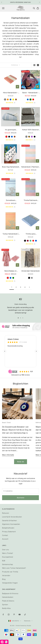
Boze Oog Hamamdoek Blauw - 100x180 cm (10, 167)
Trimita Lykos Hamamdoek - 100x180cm (30, 234)
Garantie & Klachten (9, 521)
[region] (20, 306)
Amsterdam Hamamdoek (30, 271)
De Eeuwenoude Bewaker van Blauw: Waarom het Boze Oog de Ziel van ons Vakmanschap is (16, 430)
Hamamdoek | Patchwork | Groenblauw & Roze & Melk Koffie (30, 167)
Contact (5, 535)
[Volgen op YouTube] (20, 614)
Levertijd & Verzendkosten (12, 517)
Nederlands (27, 621)
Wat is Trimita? (7, 553)
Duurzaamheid (7, 557)
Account (5, 539)
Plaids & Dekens (8, 601)
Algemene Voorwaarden (11, 524)
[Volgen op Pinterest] (14, 614)
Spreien (5, 605)
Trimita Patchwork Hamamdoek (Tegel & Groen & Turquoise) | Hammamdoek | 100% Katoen (30, 200)
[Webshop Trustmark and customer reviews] (20, 327)
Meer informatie (8, 455)
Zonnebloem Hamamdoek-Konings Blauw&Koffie (11, 200)
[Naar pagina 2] (29, 287)
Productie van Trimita (10, 572)
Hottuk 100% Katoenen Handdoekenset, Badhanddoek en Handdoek (30, 130)
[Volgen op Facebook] (3, 614)
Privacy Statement (9, 532)
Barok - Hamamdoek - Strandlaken (30, 93)
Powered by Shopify (25, 625)
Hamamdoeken (7, 597)
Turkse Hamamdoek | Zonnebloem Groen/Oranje (10, 234)
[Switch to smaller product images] (38, 65)
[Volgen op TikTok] (25, 614)
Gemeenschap (7, 564)
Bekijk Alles (6, 608)
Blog (3, 579)
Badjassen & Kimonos (10, 593)
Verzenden (6, 575)
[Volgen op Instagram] (9, 614)
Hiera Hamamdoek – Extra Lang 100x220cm (10, 93)
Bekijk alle (20, 462)
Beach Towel (6, 422)
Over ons (5, 550)
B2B (3, 561)
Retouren (5, 513)
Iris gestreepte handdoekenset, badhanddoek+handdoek (10, 130)
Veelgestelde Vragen (10, 583)
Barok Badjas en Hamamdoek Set (10, 271)
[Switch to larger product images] (34, 65)
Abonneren (20, 498)
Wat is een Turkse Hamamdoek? (14, 568)
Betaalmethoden (8, 528)
